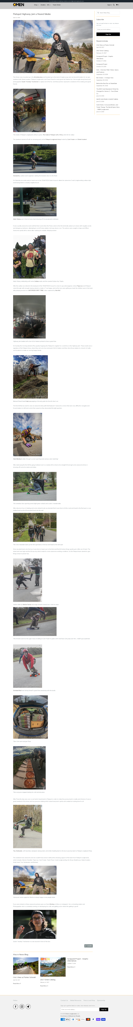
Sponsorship (101, 1000)
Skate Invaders (82, 139)
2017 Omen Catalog (47, 980)
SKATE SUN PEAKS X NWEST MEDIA (107, 99)
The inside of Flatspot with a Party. (53, 135)
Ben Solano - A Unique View (104, 78)
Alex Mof (57, 290)
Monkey (52, 904)
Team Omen (57, 5)
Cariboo (36, 281)
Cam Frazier (71, 139)
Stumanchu (16, 176)
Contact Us (64, 1000)
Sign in (109, 5)
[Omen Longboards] (22, 6)
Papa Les (80, 286)
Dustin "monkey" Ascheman (30, 82)
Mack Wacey (17, 219)
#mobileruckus (38, 77)
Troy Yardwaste (17, 851)
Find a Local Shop (89, 1000)
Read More (16, 983)
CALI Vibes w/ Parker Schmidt (24, 977)
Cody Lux (28, 401)
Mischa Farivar (27, 604)
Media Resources (75, 1000)
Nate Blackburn (17, 459)
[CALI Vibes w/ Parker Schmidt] (25, 975)
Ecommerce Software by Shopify (70, 1016)
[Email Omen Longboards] (29, 1006)
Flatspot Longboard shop (53, 139)
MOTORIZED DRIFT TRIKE (36, 290)
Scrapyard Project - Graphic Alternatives (77, 960)
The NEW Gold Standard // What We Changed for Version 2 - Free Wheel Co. (107, 91)
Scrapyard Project (101, 64)
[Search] (114, 4)
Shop (36, 5)
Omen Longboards (71, 1014)
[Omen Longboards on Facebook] (16, 1006)
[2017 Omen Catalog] (53, 977)
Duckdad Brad (17, 690)
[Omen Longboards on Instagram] (22, 1006)
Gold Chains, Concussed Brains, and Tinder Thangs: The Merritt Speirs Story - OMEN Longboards (108, 107)
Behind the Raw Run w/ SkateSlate (106, 83)
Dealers (43, 5)
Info (48, 5)
